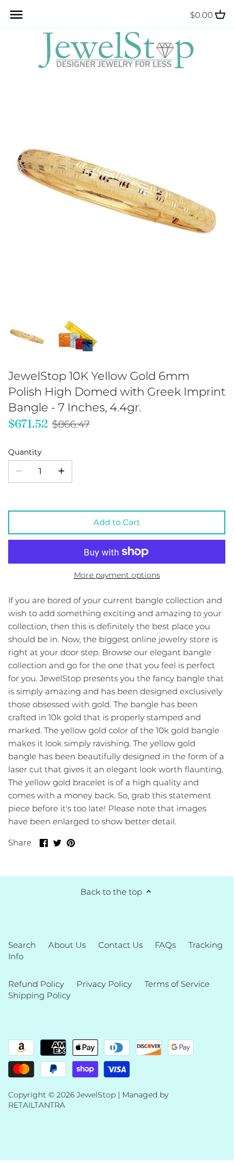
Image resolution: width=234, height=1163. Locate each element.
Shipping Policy (39, 995)
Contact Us (120, 945)
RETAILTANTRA (36, 1105)
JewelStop (96, 1094)
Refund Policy (36, 984)
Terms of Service (177, 984)
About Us (67, 945)
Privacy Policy (104, 984)
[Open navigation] (16, 15)
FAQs (165, 945)
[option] (27, 337)
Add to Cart (116, 522)
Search (22, 945)
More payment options (117, 575)
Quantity (25, 452)
